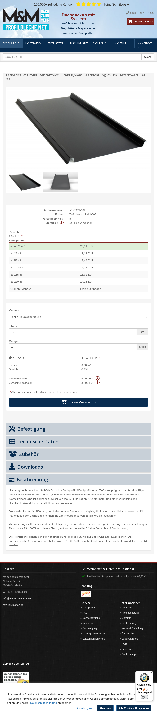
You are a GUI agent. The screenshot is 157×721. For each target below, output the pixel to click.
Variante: (14, 310)
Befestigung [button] (30, 429)
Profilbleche (11, 43)
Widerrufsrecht (130, 638)
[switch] (144, 697)
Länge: (13, 326)
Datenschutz (129, 633)
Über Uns (127, 607)
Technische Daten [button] (37, 441)
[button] (62, 222)
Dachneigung (90, 628)
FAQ (85, 612)
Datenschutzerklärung (43, 702)
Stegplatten (55, 43)
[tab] (78, 429)
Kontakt (8, 569)
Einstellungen (83, 708)
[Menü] (151, 673)
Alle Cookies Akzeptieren (134, 708)
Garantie (126, 617)
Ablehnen (105, 708)
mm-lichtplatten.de (13, 604)
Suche (148, 56)
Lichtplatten (33, 43)
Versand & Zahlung (132, 628)
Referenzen (89, 623)
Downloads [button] (29, 466)
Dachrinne (99, 43)
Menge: (14, 341)
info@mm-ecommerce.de (17, 598)
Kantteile (120, 43)
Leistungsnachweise (94, 638)
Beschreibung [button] (31, 479)
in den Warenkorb (81, 402)
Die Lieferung (129, 623)
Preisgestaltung (130, 612)
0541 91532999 (142, 13)
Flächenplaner (79, 43)
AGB (124, 643)
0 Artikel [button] (137, 21)
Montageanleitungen (94, 633)
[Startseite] (26, 19)
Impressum (128, 649)
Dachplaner (89, 607)
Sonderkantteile (91, 617)
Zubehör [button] (28, 454)
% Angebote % (144, 45)
